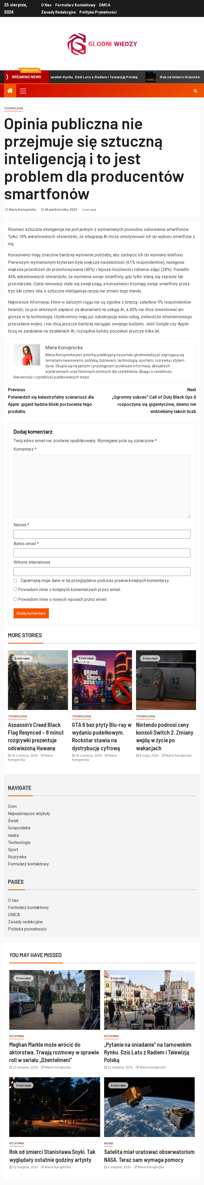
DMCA (104, 5)
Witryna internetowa (32, 562)
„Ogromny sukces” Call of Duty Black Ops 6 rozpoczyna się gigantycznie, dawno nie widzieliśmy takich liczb (154, 400)
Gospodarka (19, 827)
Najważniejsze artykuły (29, 813)
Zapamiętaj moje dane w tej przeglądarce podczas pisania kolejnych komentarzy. (94, 580)
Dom (12, 806)
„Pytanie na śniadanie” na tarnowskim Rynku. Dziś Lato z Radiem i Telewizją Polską (148, 1052)
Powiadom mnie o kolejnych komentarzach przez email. (69, 589)
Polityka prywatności (98, 12)
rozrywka (16, 1036)
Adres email (26, 543)
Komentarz (25, 449)
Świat (13, 820)
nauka (13, 835)
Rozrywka (17, 856)
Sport (13, 849)
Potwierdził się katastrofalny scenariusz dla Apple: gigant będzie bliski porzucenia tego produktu (51, 400)
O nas (46, 5)
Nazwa (21, 524)
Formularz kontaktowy (75, 5)
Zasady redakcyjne (58, 12)
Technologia (13, 108)
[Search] (195, 91)
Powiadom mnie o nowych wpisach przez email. (62, 599)
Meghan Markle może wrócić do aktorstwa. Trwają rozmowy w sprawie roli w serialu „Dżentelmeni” (54, 1052)
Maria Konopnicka (23, 210)
